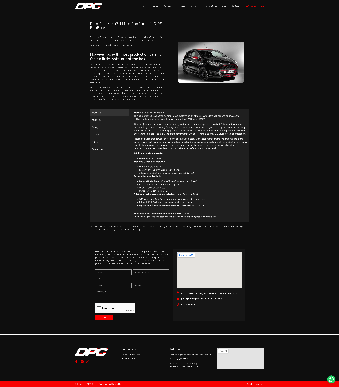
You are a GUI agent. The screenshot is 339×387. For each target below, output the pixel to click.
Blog (224, 6)
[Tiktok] (87, 361)
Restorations (211, 6)
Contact (235, 6)
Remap (155, 6)
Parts (182, 6)
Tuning (193, 6)
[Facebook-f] (76, 361)
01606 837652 (257, 6)
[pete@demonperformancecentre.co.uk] (178, 298)
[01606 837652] (247, 6)
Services (167, 6)
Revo (144, 6)
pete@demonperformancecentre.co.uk (201, 298)
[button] (331, 379)
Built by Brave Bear (255, 384)
